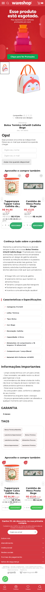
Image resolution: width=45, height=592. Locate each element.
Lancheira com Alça (11, 440)
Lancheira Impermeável (13, 435)
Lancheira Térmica (28, 445)
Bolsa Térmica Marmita (13, 429)
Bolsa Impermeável (11, 445)
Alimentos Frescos (29, 440)
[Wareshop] (22, 3)
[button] (4, 68)
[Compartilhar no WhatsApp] (26, 115)
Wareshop (22, 123)
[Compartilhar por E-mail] (31, 115)
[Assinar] (35, 532)
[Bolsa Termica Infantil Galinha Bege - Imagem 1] (4, 68)
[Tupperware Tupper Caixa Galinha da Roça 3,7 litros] (11, 201)
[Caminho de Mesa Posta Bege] (33, 201)
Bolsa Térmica (30, 435)
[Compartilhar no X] (29, 115)
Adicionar (16, 225)
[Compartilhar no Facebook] (24, 115)
